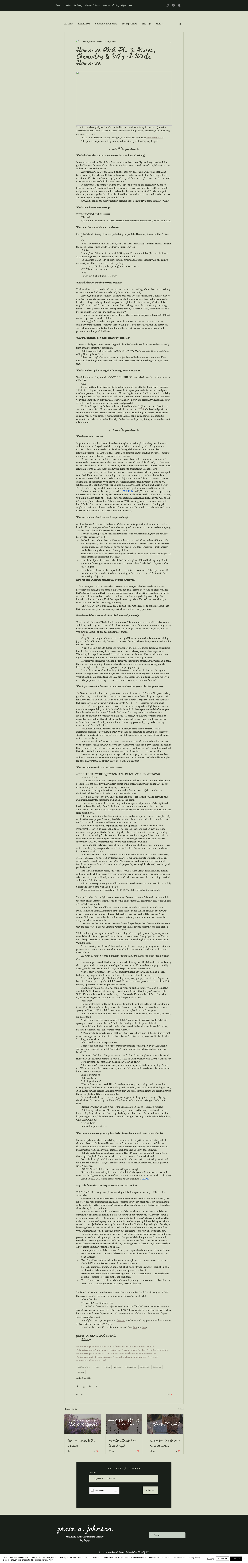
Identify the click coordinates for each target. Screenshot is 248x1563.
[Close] (244, 1558)
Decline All (222, 1558)
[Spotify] (173, 5)
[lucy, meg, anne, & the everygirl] (82, 1424)
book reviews (84, 23)
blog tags (146, 23)
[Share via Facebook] (77, 1386)
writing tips (144, 1367)
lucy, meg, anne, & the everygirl (81, 1443)
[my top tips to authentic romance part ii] (165, 1424)
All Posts (68, 23)
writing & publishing (84, 1378)
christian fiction (84, 1367)
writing (107, 1367)
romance (97, 1367)
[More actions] (170, 41)
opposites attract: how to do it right (122, 1443)
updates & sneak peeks (106, 23)
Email (92, 1473)
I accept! (236, 1558)
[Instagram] (167, 5)
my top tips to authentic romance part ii (165, 1443)
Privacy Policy (131, 1552)
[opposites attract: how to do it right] (124, 1424)
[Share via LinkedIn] (90, 1386)
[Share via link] (96, 1386)
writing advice (130, 1367)
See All (181, 1409)
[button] (78, 5)
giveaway (117, 1367)
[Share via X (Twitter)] (84, 1386)
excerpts (81, 1372)
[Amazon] (179, 5)
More (158, 23)
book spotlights (129, 23)
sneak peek (157, 1367)
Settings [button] (210, 1558)
